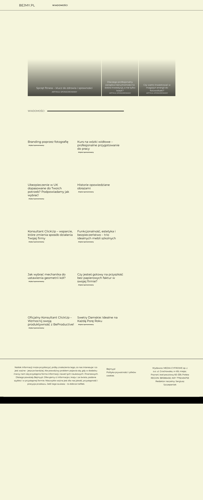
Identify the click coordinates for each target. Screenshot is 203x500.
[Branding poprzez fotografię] (51, 127)
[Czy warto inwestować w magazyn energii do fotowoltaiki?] (157, 65)
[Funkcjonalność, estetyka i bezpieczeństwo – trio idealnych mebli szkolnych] (100, 216)
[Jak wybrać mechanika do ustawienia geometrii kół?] (51, 259)
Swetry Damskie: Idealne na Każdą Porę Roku (97, 319)
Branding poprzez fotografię (48, 141)
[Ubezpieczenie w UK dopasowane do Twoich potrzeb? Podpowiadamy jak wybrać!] (51, 170)
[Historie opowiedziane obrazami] (100, 170)
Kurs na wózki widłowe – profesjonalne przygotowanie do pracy (98, 145)
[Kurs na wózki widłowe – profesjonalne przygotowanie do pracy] (100, 127)
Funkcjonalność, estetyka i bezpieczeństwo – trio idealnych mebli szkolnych (96, 235)
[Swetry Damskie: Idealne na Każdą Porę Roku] (100, 302)
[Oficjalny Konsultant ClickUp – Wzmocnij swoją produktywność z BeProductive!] (51, 302)
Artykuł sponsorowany (64, 92)
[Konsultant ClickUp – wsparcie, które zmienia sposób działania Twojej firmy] (51, 216)
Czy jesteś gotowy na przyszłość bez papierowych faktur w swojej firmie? (100, 278)
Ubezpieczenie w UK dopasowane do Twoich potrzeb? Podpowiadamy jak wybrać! (48, 190)
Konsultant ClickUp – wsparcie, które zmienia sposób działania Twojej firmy (50, 235)
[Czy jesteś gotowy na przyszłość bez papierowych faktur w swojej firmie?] (100, 259)
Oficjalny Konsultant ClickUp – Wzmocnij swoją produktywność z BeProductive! (51, 321)
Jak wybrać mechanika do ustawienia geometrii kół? (47, 276)
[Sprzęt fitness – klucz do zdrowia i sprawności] (64, 65)
